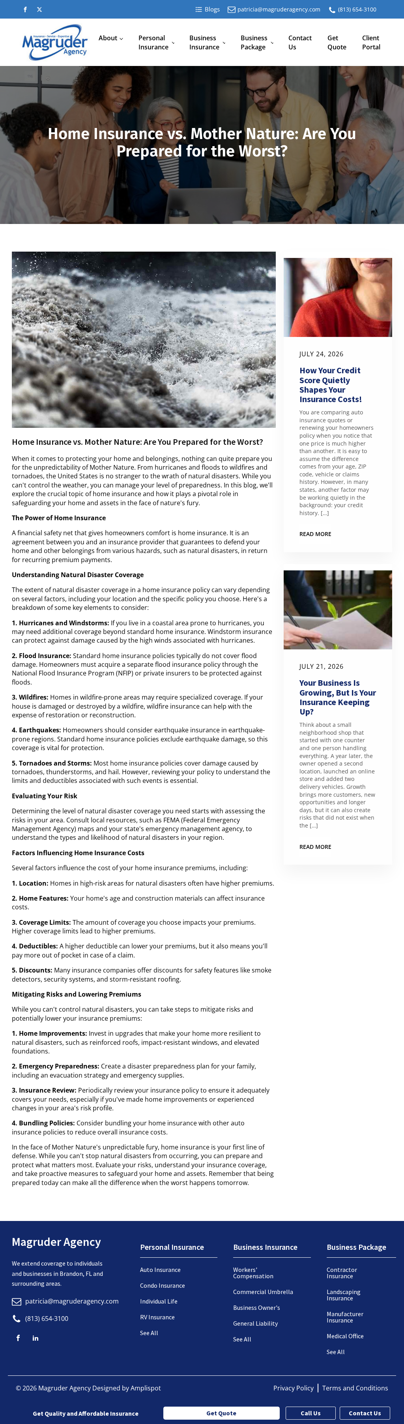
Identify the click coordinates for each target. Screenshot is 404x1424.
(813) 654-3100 (357, 9)
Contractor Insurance (342, 1273)
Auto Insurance (160, 1270)
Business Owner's (256, 1307)
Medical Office (345, 1336)
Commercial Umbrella (263, 1292)
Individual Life (159, 1301)
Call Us (311, 1413)
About (108, 38)
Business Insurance (204, 42)
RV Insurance (157, 1317)
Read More (315, 534)
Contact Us (300, 42)
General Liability (255, 1323)
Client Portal (371, 42)
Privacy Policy (293, 1388)
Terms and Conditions (355, 1388)
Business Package (254, 42)
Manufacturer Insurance (345, 1317)
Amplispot (146, 1388)
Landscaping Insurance (344, 1295)
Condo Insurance (162, 1285)
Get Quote (336, 42)
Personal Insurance (153, 42)
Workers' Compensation (253, 1273)
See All (149, 1333)
